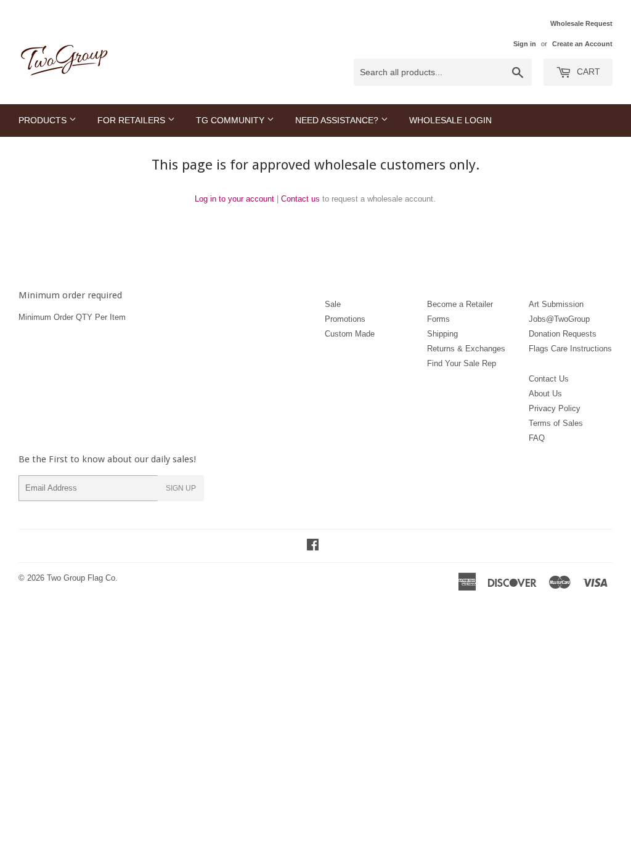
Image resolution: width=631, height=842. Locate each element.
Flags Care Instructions (570, 348)
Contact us (300, 198)
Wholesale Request (581, 23)
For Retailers (132, 120)
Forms (438, 319)
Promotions (345, 319)
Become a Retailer (460, 304)
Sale (333, 304)
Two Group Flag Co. (82, 577)
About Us (545, 393)
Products (43, 120)
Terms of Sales (556, 423)
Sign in (524, 43)
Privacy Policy (554, 408)
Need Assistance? (338, 120)
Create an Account (582, 43)
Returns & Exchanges (466, 348)
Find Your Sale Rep (461, 363)
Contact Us (549, 378)
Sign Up (181, 488)
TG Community (231, 120)
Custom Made (350, 333)
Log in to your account (234, 198)
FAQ (537, 438)
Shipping (442, 333)
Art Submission (556, 304)
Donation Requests (562, 333)
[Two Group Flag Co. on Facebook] (312, 546)
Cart (587, 71)
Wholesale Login (450, 120)
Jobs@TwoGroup (559, 319)
